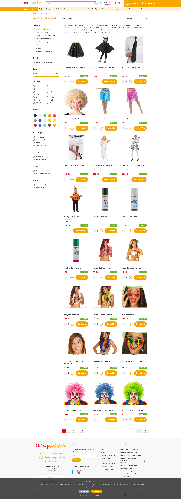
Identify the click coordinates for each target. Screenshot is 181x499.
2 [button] (68, 431)
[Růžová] (54, 115)
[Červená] (35, 125)
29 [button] (82, 431)
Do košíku (82, 82)
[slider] (34, 76)
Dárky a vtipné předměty (44, 51)
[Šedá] (44, 125)
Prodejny (95, 9)
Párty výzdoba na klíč (63, 9)
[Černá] (35, 115)
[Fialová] (40, 120)
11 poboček (107, 4)
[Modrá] (40, 125)
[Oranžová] (49, 115)
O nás (123, 9)
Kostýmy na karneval (43, 29)
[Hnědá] (49, 125)
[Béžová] (54, 125)
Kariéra (131, 9)
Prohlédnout (109, 82)
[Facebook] (116, 3)
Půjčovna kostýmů (46, 9)
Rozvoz (104, 9)
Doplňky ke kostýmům (44, 42)
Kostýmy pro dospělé (44, 32)
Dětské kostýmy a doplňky (46, 35)
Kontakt (140, 9)
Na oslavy (39, 48)
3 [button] (73, 431)
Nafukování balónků (81, 9)
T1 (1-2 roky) (67, 221)
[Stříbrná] (44, 120)
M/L (95, 72)
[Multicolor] (35, 120)
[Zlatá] (49, 120)
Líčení (38, 45)
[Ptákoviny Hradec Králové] (33, 3)
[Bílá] (40, 115)
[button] (132, 3)
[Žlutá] (54, 120)
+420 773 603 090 (51, 453)
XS (124, 170)
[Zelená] (44, 115)
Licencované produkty (44, 38)
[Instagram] (119, 3)
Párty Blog (114, 9)
